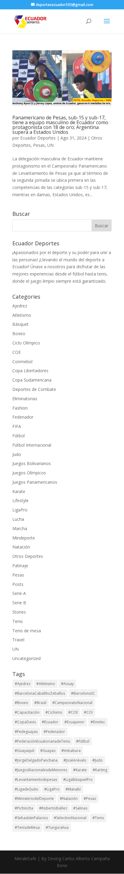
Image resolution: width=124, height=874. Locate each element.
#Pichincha (24, 808)
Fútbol (18, 436)
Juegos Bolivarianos (31, 463)
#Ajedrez (22, 683)
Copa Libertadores (30, 370)
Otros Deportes (27, 556)
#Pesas (90, 798)
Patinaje (20, 565)
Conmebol (22, 361)
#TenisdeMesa (27, 827)
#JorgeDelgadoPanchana (36, 760)
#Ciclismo (53, 712)
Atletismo (21, 315)
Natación (21, 547)
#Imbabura (71, 750)
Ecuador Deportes (38, 138)
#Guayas (47, 750)
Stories (19, 612)
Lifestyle (20, 500)
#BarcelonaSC (83, 693)
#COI (88, 712)
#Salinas (80, 808)
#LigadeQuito (26, 789)
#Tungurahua (57, 827)
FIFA (16, 426)
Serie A (19, 593)
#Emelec (98, 722)
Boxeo (18, 333)
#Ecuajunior (74, 722)
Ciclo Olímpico (26, 343)
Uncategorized (26, 658)
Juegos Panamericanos (34, 482)
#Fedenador (54, 731)
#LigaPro (52, 789)
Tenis (17, 621)
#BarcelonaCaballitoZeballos (40, 693)
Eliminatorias (24, 398)
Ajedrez (19, 306)
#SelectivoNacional (70, 817)
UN (50, 145)
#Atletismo (45, 683)
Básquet (20, 324)
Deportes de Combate (34, 389)
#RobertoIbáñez (53, 808)
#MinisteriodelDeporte (34, 798)
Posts (17, 584)
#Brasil (40, 702)
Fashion (20, 408)
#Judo (97, 760)
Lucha (18, 519)
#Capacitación (27, 712)
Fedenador (22, 417)
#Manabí (73, 789)
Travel (18, 640)
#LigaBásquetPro (78, 779)
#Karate (80, 769)
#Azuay (67, 683)
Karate (18, 491)
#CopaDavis (25, 722)
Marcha (19, 528)
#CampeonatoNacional (72, 702)
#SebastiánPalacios (31, 817)
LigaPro (19, 510)
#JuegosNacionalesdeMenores (41, 769)
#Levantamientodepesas (36, 779)
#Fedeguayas (26, 731)
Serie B (19, 602)
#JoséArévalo (75, 760)
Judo (16, 454)
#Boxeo (21, 702)
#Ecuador (50, 722)
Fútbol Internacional (31, 445)
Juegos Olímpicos (29, 473)
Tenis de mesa (26, 630)
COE (16, 352)
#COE (73, 712)
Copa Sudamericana (31, 380)
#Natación (69, 798)
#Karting (100, 769)
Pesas (39, 145)
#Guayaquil (24, 750)
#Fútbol (82, 741)
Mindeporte (23, 538)
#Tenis (98, 817)
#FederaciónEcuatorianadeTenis (42, 741)
